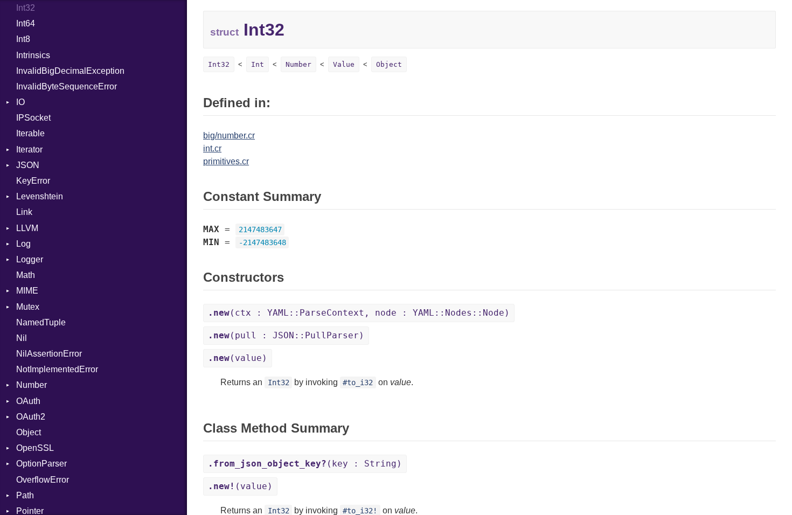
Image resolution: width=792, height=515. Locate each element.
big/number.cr (229, 135)
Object (28, 432)
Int (257, 64)
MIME (27, 290)
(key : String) (305, 463)
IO (20, 102)
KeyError (33, 180)
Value (344, 64)
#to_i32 (358, 382)
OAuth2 (30, 416)
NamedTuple (41, 322)
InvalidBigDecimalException (70, 70)
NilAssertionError (49, 353)
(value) (237, 358)
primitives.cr (226, 161)
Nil (21, 338)
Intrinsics (33, 55)
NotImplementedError (57, 369)
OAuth (28, 401)
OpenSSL (35, 448)
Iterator (29, 149)
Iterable (30, 133)
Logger (29, 259)
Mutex (27, 306)
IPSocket (33, 117)
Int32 (25, 7)
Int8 (23, 39)
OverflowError (42, 479)
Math (25, 275)
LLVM (27, 228)
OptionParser (41, 463)
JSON (27, 165)
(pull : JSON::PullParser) (286, 335)
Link (24, 212)
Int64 (25, 23)
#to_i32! (360, 510)
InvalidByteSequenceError (66, 86)
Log (23, 243)
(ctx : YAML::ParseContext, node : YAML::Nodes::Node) (359, 313)
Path (25, 495)
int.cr (212, 148)
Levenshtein (39, 196)
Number (31, 384)
